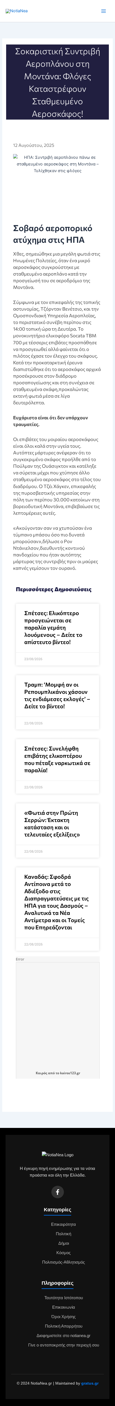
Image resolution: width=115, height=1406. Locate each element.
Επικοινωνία (63, 1307)
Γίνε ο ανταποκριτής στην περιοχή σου (63, 1345)
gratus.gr (90, 1383)
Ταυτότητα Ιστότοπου (63, 1298)
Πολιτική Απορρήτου (63, 1326)
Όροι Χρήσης (63, 1317)
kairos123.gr (70, 1073)
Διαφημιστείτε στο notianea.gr (63, 1335)
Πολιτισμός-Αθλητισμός (63, 1262)
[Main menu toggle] (103, 11)
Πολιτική (63, 1234)
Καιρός (41, 1073)
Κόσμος (63, 1253)
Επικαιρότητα (63, 1224)
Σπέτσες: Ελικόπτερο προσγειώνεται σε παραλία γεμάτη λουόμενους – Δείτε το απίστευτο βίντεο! (53, 627)
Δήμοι (63, 1243)
